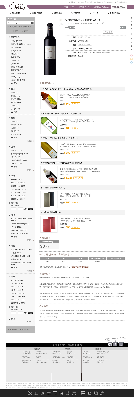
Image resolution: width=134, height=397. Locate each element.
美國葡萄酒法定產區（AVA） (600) (22, 263)
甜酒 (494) (15, 105)
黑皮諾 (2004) (16, 150)
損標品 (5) (15, 64)
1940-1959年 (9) (17, 290)
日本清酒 (95, 13)
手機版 (73, 2)
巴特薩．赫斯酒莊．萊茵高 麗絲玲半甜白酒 (78, 144)
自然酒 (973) (16, 51)
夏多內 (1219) (16, 163)
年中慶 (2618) (16, 227)
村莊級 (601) (16, 259)
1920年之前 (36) (17, 284)
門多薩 (87, 37)
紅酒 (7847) (15, 92)
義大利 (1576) (16, 125)
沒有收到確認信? (109, 2)
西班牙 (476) (16, 134)
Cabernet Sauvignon (102, 52)
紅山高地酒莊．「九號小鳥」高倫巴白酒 (76, 120)
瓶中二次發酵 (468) (18, 73)
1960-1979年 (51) (17, 293)
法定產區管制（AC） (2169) (21, 250)
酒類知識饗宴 (115, 13)
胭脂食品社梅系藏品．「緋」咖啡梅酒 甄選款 (79, 169)
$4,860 (97, 261)
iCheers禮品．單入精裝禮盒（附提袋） (76, 194)
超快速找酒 (16, 13)
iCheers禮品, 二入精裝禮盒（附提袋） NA (75, 221)
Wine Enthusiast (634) (19, 233)
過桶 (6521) (15, 77)
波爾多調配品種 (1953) (19, 154)
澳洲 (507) (15, 131)
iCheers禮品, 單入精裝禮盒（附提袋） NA (75, 196)
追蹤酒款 (98, 2)
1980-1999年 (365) (18, 296)
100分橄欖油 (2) (17, 67)
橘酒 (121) (15, 54)
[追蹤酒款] (61, 25)
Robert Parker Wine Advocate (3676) (22, 219)
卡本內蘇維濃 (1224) (19, 160)
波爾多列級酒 (37, 13)
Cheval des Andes (84, 45)
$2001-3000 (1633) (18, 189)
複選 (15, 83)
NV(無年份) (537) (17, 280)
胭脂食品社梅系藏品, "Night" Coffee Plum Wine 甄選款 (80, 171)
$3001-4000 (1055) (18, 192)
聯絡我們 (62, 345)
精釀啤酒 (76, 13)
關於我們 (54, 345)
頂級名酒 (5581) (17, 41)
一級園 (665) (16, 253)
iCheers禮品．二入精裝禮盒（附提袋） (76, 218)
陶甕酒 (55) (15, 57)
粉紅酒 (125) (16, 99)
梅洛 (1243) (15, 157)
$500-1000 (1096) (18, 183)
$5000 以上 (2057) (18, 199)
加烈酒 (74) (15, 109)
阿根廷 (80, 37)
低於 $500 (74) (16, 180)
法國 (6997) (15, 121)
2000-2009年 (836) (18, 300)
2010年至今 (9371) (18, 303)
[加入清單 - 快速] (75, 103)
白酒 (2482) (15, 96)
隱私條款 (79, 345)
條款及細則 (71, 345)
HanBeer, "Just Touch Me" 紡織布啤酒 (74, 97)
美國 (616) (15, 128)
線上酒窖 (89, 2)
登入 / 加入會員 (122, 2)
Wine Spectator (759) (19, 230)
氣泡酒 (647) (16, 102)
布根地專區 (57, 13)
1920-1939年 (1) (17, 287)
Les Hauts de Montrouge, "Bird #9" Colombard (77, 122)
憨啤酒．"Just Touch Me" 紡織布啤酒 (75, 95)
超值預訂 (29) (16, 47)
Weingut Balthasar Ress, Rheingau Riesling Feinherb (79, 146)
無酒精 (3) (15, 60)
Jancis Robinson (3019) (20, 224)
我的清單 (81, 2)
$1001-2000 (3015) (18, 186)
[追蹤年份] (103, 23)
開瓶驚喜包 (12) (17, 70)
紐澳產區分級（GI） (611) (20, 256)
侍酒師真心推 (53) (18, 80)
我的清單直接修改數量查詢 (80, 267)
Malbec (85, 52)
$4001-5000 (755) (18, 196)
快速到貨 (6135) (17, 44)
